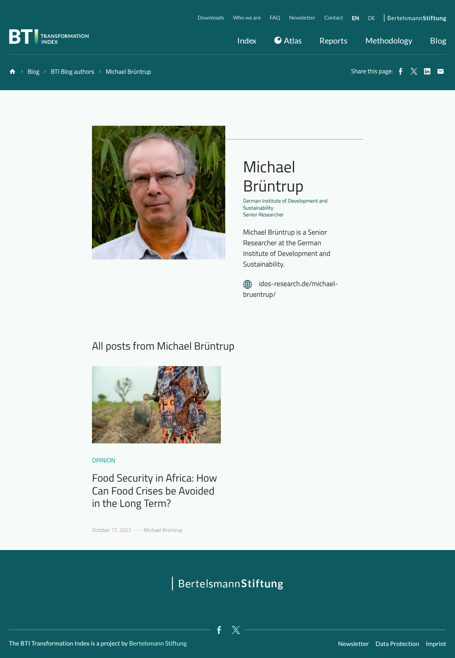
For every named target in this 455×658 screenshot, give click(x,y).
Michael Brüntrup (163, 530)
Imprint (436, 643)
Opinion (104, 460)
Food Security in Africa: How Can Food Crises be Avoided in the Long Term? (154, 491)
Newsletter (353, 643)
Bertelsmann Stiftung (157, 643)
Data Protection (397, 643)
